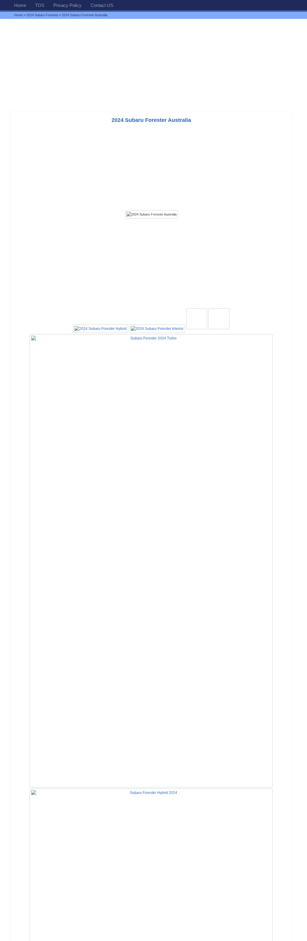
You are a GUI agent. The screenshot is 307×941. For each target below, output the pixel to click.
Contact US (102, 5)
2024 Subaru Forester (42, 15)
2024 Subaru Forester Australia (151, 120)
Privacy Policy (67, 5)
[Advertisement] (153, 65)
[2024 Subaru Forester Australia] (151, 214)
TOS (39, 5)
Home (20, 5)
